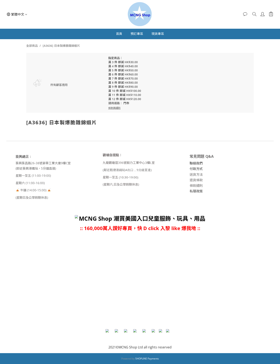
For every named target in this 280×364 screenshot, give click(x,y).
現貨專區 (157, 34)
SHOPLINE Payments (147, 358)
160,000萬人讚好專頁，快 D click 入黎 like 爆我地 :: (142, 228)
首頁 (119, 34)
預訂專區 (137, 34)
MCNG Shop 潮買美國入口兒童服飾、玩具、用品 (142, 218)
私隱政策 (196, 191)
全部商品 (32, 46)
